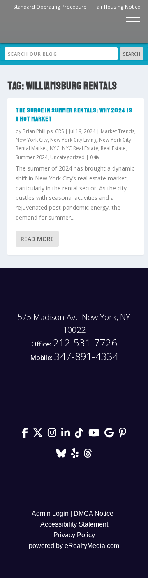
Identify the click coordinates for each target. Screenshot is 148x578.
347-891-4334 (74, 356)
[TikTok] (79, 432)
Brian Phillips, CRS (43, 131)
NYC (55, 148)
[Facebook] (25, 432)
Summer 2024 (32, 157)
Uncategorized (67, 157)
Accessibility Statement (74, 524)
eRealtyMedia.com (92, 545)
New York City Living (73, 139)
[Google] (109, 432)
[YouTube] (93, 432)
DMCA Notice (93, 513)
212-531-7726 (74, 343)
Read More (37, 239)
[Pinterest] (122, 432)
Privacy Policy (74, 534)
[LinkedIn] (65, 432)
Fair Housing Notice (117, 6)
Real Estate (113, 148)
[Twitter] (38, 432)
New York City (32, 139)
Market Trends (117, 131)
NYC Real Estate (80, 148)
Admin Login (50, 513)
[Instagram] (52, 432)
